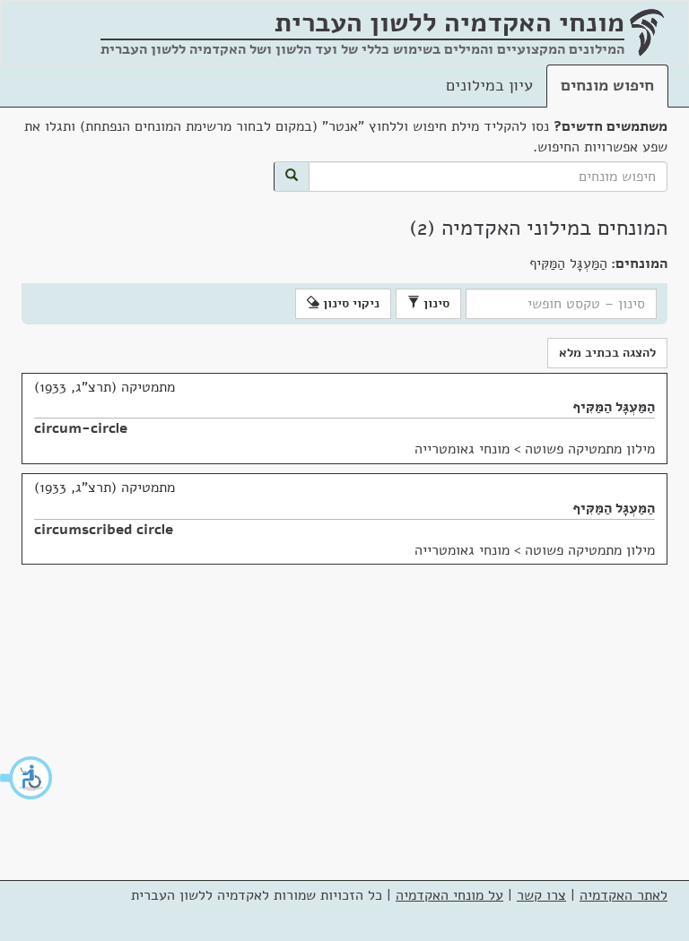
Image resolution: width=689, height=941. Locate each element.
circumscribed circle (103, 530)
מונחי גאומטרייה (462, 449)
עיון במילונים (489, 85)
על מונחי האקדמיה (449, 895)
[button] (27, 777)
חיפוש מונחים (607, 85)
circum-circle (80, 428)
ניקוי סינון (349, 303)
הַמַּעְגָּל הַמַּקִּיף (613, 407)
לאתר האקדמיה (623, 895)
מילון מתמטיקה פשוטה (590, 449)
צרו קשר (541, 895)
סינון (434, 303)
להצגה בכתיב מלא (607, 352)
